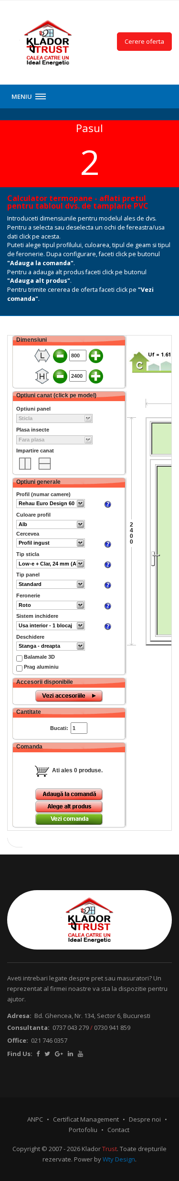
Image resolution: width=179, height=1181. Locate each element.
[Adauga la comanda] (69, 794)
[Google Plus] (59, 1053)
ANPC (35, 1119)
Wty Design (119, 1159)
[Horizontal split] (25, 463)
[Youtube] (80, 1053)
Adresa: (19, 1015)
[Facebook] (38, 1053)
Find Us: (19, 1053)
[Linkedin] (70, 1053)
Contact (118, 1129)
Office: (17, 1040)
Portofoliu (83, 1129)
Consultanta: (28, 1027)
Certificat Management (86, 1119)
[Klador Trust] (48, 42)
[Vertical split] (45, 463)
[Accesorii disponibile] (69, 696)
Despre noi (145, 1119)
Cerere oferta (144, 41)
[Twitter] (47, 1053)
